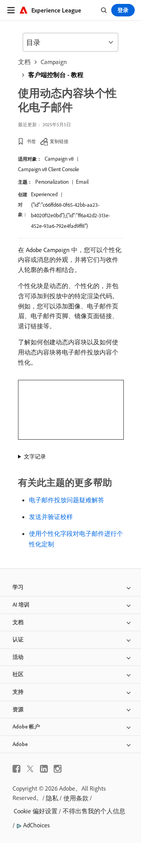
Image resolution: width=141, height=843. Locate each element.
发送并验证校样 (51, 517)
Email (82, 181)
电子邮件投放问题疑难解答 (66, 500)
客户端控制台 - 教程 (55, 75)
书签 (31, 141)
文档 (24, 62)
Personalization (52, 181)
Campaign (54, 62)
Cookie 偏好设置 (36, 811)
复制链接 (59, 141)
